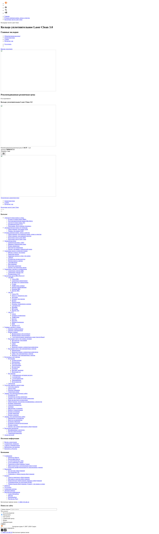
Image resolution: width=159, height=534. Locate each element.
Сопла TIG (15, 294)
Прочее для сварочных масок (17, 267)
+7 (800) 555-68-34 (23, 502)
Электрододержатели (14, 405)
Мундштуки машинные (15, 247)
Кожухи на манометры (15, 420)
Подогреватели (16, 382)
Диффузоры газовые (18, 285)
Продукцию (7, 515)
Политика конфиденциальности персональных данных (25, 467)
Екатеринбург (12, 497)
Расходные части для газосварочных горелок (22, 348)
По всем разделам (8, 513)
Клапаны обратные (14, 421)
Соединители (16, 305)
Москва (10, 495)
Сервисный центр (8, 518)
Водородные (16, 367)
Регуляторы (11, 373)
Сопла (14, 314)
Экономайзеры (16, 380)
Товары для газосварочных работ (14, 416)
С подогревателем (17, 378)
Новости (7, 485)
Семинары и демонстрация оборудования (21, 474)
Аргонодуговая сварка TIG (16, 222)
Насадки (14, 320)
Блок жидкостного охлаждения (18, 400)
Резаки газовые (13, 332)
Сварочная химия (13, 392)
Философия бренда (14, 459)
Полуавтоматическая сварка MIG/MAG (20, 221)
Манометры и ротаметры (16, 418)
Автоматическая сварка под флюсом (15, 227)
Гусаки (14, 284)
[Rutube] (5, 531)
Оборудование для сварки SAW (18, 229)
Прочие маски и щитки (15, 261)
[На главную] (11, 3)
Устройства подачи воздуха (16, 259)
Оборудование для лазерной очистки (19, 236)
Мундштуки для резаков (19, 340)
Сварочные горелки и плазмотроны (15, 269)
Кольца (14, 300)
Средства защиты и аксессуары (14, 385)
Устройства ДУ (13, 395)
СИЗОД (10, 257)
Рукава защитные (13, 413)
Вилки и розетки (13, 415)
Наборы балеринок (18, 322)
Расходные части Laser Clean (13, 19)
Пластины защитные (14, 266)
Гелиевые (15, 368)
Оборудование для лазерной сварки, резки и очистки (24, 234)
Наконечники (16, 350)
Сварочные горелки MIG (16, 271)
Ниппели (15, 345)
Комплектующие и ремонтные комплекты (25, 347)
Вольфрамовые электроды (16, 430)
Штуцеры (15, 309)
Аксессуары (12, 388)
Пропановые (16, 362)
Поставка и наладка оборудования (19, 479)
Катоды (14, 319)
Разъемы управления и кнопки (21, 304)
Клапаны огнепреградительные (18, 423)
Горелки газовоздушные (15, 329)
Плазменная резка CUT (15, 224)
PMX (13, 324)
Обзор (12, 36)
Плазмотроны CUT (14, 274)
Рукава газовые (13, 425)
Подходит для (8, 41)
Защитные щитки (13, 254)
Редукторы (11, 358)
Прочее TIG (15, 310)
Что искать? (4, 511)
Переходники (16, 302)
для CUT (11, 312)
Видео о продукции (10, 442)
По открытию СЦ (13, 472)
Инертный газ (16, 372)
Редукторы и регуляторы (12, 357)
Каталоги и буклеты (10, 448)
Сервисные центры (10, 489)
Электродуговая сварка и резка (14, 218)
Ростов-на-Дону (13, 499)
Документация (7, 522)
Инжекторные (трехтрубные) (21, 335)
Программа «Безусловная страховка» (19, 226)
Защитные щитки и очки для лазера (19, 256)
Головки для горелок (18, 299)
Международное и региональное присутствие (22, 466)
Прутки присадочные (15, 431)
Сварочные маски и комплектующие (16, 251)
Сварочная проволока (15, 433)
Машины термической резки (17, 244)
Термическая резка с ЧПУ (16, 242)
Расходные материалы (11, 428)
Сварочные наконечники (20, 281)
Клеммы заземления (14, 403)
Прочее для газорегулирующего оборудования (22, 426)
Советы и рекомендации (12, 445)
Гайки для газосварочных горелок (22, 353)
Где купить (7, 44)
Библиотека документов (12, 447)
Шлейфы (14, 307)
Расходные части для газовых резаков (20, 339)
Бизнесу (6, 475)
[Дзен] (2, 531)
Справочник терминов (11, 443)
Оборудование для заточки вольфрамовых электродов (25, 402)
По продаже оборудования (16, 470)
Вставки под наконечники (20, 282)
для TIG (10, 292)
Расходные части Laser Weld (17, 237)
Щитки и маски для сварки (16, 252)
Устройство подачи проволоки (17, 397)
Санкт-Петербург (13, 494)
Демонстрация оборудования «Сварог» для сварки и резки (26, 484)
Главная (6, 16)
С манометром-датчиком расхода (22, 375)
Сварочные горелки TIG (15, 272)
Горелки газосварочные (15, 330)
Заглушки (15, 297)
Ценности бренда (13, 457)
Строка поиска (5, 509)
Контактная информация (12, 492)
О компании (8, 456)
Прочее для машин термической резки (20, 249)
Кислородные (16, 363)
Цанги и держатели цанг (19, 295)
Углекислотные (16, 360)
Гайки (14, 343)
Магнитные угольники (15, 408)
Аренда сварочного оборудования (18, 477)
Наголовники (12, 264)
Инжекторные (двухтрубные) (21, 334)
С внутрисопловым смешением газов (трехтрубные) (28, 337)
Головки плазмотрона (18, 315)
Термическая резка (10, 241)
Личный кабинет (9, 490)
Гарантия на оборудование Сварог (19, 464)
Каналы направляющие (19, 287)
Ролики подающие (14, 411)
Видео (5, 520)
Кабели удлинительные (15, 410)
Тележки (11, 406)
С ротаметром (16, 377)
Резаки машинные (14, 246)
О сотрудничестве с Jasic (16, 461)
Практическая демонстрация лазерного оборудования (25, 480)
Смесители (11, 383)
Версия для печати (6, 49)
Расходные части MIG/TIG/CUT (14, 276)
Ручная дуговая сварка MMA (17, 219)
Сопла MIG (15, 279)
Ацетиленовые (16, 365)
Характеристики (9, 37)
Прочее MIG (16, 290)
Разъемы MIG (16, 289)
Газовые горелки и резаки (12, 327)
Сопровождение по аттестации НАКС (20, 482)
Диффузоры (15, 317)
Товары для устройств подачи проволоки (21, 398)
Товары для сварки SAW (16, 231)
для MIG (10, 277)
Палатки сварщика (14, 390)
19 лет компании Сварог (15, 462)
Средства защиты (13, 387)
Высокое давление (17, 370)
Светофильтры (12, 262)
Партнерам (7, 469)
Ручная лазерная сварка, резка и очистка (17, 18)
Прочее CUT (16, 325)
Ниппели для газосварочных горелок (23, 355)
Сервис (6, 39)
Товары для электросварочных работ (16, 393)
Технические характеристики (10, 198)
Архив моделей (9, 435)
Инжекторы (15, 342)
